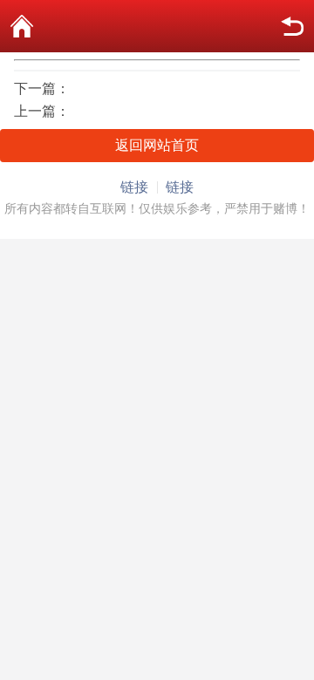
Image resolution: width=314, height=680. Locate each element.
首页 (22, 26)
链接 (134, 187)
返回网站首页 (157, 145)
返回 (292, 26)
